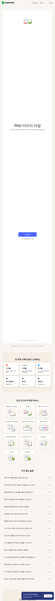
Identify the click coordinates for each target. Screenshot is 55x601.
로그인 (50, 3)
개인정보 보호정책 (40, 346)
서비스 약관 (27, 346)
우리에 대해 (34, 3)
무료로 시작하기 (48, 595)
